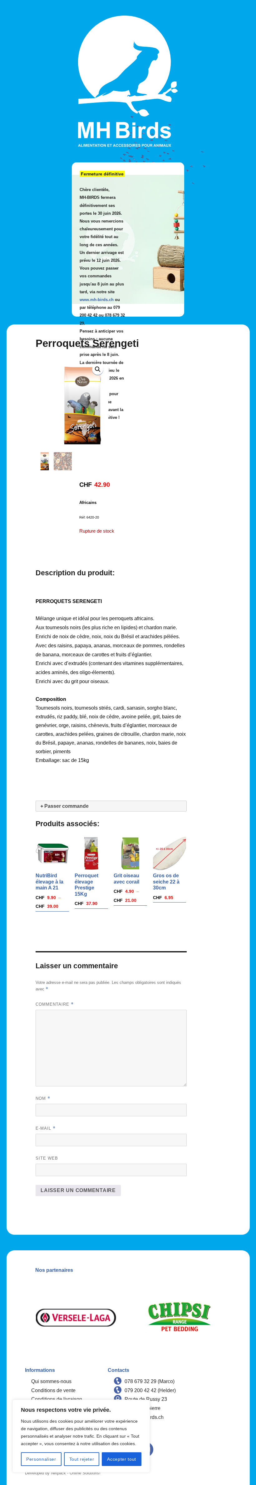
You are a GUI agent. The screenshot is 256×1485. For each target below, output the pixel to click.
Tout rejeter (81, 1459)
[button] (97, 369)
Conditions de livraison (56, 1399)
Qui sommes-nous (51, 1381)
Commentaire (55, 1004)
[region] (81, 1436)
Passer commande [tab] (66, 806)
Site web (47, 1158)
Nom (43, 1098)
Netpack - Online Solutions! (76, 1473)
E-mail (46, 1128)
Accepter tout (121, 1459)
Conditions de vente (53, 1390)
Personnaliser (41, 1459)
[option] (76, 1317)
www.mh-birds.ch (97, 299)
